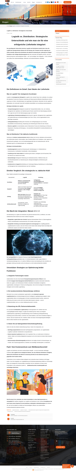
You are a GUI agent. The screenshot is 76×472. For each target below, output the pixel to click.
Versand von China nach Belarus (45, 455)
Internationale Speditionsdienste (44, 441)
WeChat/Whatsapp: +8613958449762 (15, 436)
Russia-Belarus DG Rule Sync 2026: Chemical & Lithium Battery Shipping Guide (62, 40)
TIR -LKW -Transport (31, 431)
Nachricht (28, 2)
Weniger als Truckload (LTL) (32, 448)
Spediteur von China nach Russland (61, 70)
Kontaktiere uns (39, 2)
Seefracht (29, 437)
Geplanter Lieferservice (32, 442)
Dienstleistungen (18, 2)
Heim (8, 2)
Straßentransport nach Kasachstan (45, 444)
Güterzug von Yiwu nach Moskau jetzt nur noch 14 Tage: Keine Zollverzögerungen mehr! (62, 42)
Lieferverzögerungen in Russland (60, 78)
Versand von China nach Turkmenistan (45, 458)
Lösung (24, 2)
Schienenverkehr (31, 433)
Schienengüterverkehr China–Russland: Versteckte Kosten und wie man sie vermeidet (62, 46)
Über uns (12, 2)
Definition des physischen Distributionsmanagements (22, 411)
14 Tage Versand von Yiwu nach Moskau (61, 81)
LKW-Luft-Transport (31, 435)
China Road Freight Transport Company (44, 450)
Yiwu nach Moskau (59, 73)
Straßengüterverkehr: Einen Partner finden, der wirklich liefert (62, 44)
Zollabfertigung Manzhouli (61, 84)
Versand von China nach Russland (45, 438)
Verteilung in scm (10, 411)
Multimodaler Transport (32, 438)
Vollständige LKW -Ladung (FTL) (31, 445)
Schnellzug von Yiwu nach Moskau (61, 63)
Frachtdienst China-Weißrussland (44, 432)
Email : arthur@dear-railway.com (14, 438)
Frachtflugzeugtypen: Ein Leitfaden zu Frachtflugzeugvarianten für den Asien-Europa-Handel (62, 52)
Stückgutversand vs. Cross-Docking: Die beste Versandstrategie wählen (62, 48)
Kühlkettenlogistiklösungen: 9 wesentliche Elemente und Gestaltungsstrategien (62, 54)
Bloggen (33, 2)
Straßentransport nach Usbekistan (45, 447)
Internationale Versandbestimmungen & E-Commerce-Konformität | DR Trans (62, 50)
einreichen (60, 447)
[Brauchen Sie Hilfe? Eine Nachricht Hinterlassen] (72, 466)
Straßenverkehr (30, 440)
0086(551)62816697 (16, 433)
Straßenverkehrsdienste (45, 452)
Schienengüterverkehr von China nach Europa (45, 435)
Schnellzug (58, 75)
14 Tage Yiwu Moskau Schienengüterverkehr (60, 67)
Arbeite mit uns (67, 2)
